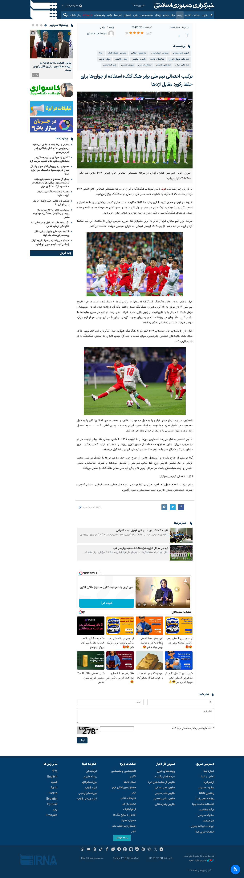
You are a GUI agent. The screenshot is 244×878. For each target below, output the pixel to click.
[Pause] (139, 604)
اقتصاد (188, 15)
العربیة (54, 782)
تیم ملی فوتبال (163, 65)
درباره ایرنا (208, 771)
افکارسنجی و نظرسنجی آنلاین (123, 774)
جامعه (166, 15)
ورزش (180, 15)
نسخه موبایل (122, 838)
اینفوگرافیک (129, 809)
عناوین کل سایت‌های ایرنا (161, 782)
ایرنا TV (86, 15)
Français (51, 815)
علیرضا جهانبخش (160, 53)
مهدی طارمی (127, 65)
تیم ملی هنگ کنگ (117, 53)
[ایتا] (125, 850)
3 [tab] (37, 25)
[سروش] (119, 850)
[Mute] (144, 604)
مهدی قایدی (121, 59)
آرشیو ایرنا (209, 782)
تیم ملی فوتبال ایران (179, 59)
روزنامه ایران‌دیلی (87, 793)
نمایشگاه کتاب (128, 798)
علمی (135, 15)
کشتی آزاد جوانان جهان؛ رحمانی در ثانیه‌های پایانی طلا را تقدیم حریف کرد (49, 159)
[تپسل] (81, 573)
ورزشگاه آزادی (157, 59)
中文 (54, 771)
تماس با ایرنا (207, 776)
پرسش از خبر (129, 804)
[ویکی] (88, 850)
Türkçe (52, 793)
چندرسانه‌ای (99, 15)
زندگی (73, 15)
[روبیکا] (149, 850)
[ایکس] (155, 850)
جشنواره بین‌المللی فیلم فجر (124, 790)
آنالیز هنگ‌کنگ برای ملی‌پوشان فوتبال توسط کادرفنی (142, 531)
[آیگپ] (131, 850)
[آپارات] (143, 850)
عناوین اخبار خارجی (165, 793)
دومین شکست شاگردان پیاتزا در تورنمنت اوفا (53, 194)
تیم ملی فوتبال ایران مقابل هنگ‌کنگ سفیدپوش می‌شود (140, 548)
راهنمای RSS (206, 793)
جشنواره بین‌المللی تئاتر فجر (124, 829)
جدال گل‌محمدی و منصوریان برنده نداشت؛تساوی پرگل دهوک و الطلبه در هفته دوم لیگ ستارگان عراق (50, 183)
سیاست (196, 15)
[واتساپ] (82, 850)
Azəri (54, 787)
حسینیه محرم (128, 820)
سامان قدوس (145, 65)
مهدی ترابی (104, 59)
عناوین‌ (204, 15)
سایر (66, 15)
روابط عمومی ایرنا (205, 799)
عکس (109, 15)
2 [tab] (41, 25)
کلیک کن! (106, 603)
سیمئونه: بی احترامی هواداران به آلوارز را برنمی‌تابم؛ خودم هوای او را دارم (50, 242)
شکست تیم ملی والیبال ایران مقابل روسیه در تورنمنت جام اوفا (51, 233)
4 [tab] (33, 25)
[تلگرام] (161, 850)
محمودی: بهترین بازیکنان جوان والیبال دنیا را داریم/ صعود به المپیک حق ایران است (49, 170)
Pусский (52, 804)
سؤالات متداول (206, 787)
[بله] (137, 850)
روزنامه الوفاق (89, 782)
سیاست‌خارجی (146, 15)
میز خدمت (208, 821)
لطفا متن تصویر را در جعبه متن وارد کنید (193, 728)
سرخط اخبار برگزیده (165, 776)
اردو (55, 810)
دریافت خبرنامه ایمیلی (202, 826)
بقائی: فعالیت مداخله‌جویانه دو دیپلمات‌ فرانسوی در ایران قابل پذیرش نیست (52, 66)
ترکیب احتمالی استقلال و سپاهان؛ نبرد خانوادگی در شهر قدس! (49, 224)
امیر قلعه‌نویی (109, 65)
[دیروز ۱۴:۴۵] (51, 44)
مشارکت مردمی (205, 815)
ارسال (82, 740)
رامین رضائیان (139, 59)
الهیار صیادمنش (181, 53)
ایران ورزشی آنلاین (87, 799)
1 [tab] (45, 25)
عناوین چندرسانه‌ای (165, 804)
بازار (79, 15)
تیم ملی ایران (182, 65)
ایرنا (183, 6)
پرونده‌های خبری (166, 771)
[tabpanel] (51, 54)
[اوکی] (94, 850)
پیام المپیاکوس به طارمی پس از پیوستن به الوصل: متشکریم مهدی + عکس (51, 213)
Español (51, 799)
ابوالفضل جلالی (139, 53)
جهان (173, 15)
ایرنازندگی (91, 771)
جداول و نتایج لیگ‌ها (124, 815)
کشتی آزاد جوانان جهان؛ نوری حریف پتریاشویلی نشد (51, 203)
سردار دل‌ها (130, 782)
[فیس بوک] (106, 850)
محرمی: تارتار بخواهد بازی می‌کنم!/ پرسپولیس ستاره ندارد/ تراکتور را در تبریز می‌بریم (51, 148)
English (52, 776)
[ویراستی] (113, 850)
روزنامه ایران (90, 776)
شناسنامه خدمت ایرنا (203, 804)
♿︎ (235, 869)
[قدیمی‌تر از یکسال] (181, 535)
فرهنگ (158, 15)
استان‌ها (118, 15)
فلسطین (127, 15)
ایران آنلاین (91, 787)
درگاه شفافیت (206, 810)
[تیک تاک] (100, 850)
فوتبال (102, 27)
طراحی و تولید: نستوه (198, 860)
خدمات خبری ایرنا (204, 832)
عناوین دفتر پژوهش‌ (164, 799)
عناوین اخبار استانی (165, 787)
